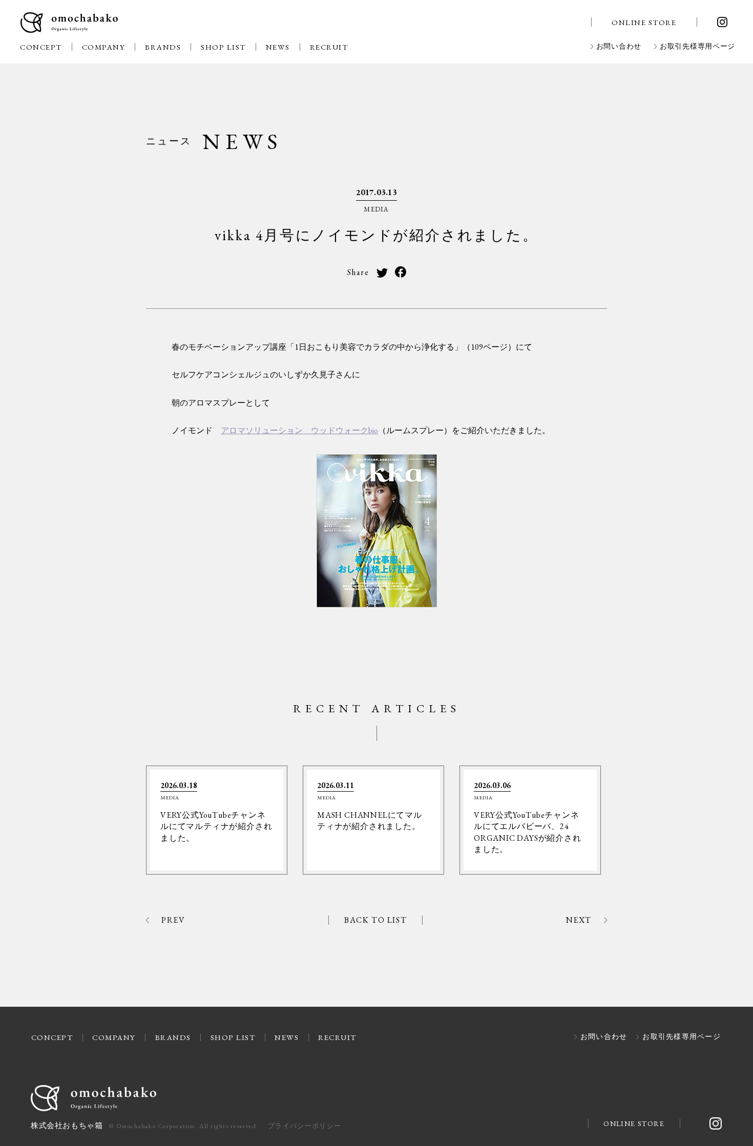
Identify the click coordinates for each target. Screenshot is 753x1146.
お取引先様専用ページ (697, 46)
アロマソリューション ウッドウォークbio (299, 430)
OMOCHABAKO (69, 23)
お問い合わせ (618, 46)
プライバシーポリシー (304, 1125)
